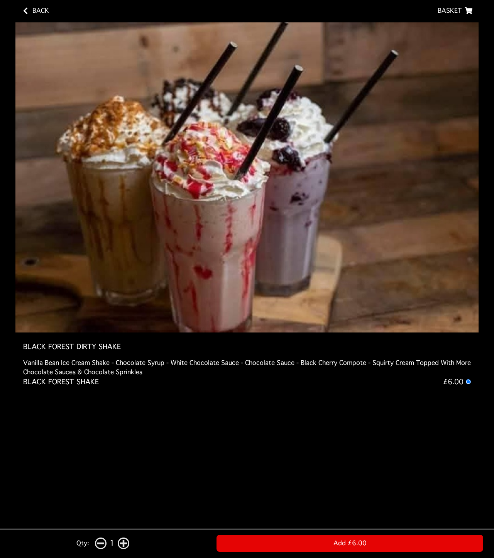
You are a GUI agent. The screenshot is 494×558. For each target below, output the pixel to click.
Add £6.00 (350, 543)
